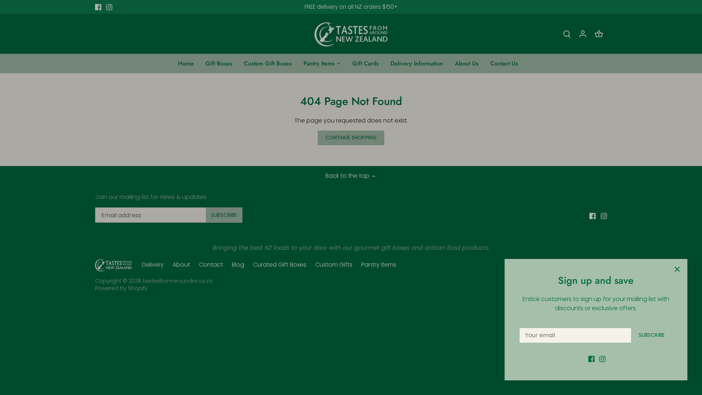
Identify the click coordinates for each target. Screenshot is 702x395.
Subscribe (652, 335)
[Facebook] (591, 359)
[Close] (677, 269)
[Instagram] (602, 359)
